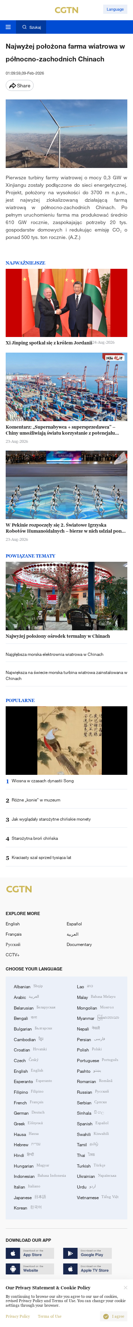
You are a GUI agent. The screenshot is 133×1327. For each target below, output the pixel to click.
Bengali (25, 1017)
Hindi (24, 1154)
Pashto (89, 1070)
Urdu (86, 1186)
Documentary (79, 944)
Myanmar (98, 1017)
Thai (86, 1154)
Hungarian (31, 1165)
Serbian (92, 1102)
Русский (13, 944)
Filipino (29, 1091)
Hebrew (27, 1144)
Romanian (94, 1080)
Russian (93, 1091)
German (29, 1112)
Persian (91, 1038)
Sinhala (90, 1112)
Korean (28, 1207)
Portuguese (97, 1059)
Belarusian (34, 1007)
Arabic (26, 996)
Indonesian (40, 1175)
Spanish (93, 1123)
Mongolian (95, 1007)
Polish (89, 1049)
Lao (85, 986)
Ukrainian (96, 1175)
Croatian (30, 1049)
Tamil (87, 1144)
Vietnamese (97, 1196)
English (13, 923)
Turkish (91, 1165)
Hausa (26, 1133)
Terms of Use (49, 1316)
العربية (72, 934)
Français (14, 934)
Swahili (93, 1133)
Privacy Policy (18, 1316)
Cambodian (28, 1038)
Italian (27, 1186)
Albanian (28, 986)
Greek (28, 1123)
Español (74, 923)
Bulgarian (33, 1028)
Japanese (30, 1196)
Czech (26, 1059)
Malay (96, 996)
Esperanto (33, 1080)
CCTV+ (13, 954)
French (28, 1102)
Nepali (88, 1028)
